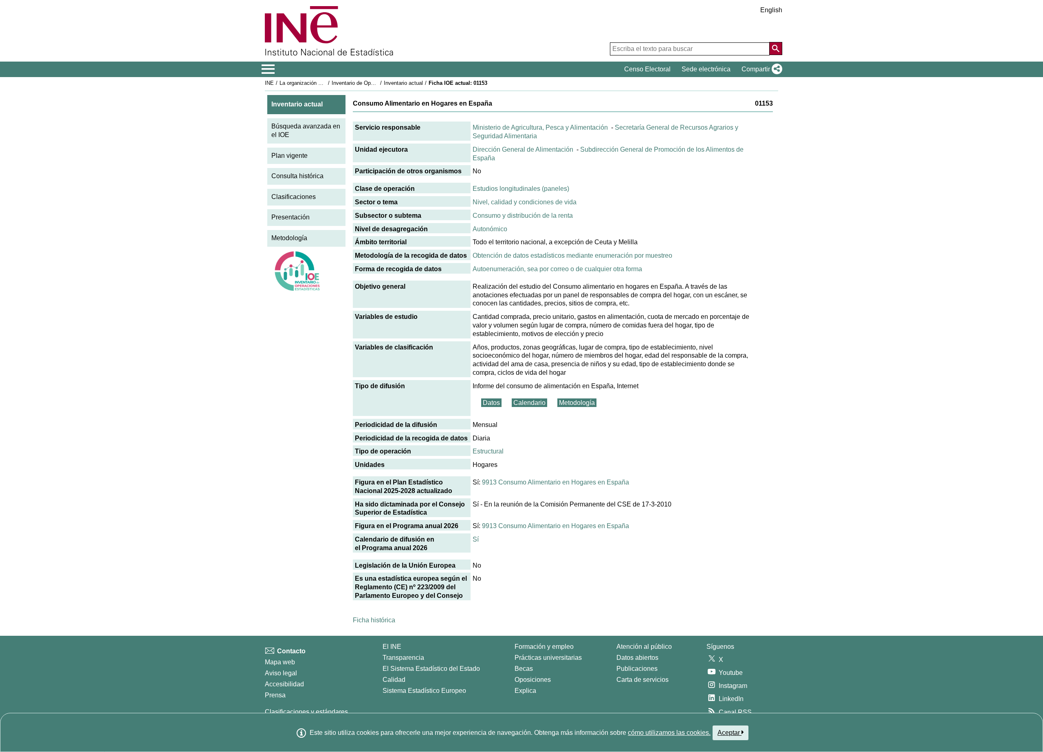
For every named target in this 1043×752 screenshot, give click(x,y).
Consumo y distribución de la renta (523, 215)
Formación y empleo (544, 646)
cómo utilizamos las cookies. (669, 732)
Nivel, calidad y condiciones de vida (525, 202)
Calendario (529, 402)
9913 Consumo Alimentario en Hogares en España (555, 482)
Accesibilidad (284, 684)
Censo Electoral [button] (647, 69)
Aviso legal (281, 673)
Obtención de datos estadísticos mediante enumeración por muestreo (572, 255)
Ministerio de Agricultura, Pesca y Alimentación (540, 127)
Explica (525, 690)
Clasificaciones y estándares (306, 711)
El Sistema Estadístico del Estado (431, 668)
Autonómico (490, 229)
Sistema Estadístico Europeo (424, 690)
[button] (760, 69)
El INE (392, 646)
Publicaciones (637, 668)
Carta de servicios (642, 679)
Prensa (275, 695)
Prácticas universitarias (548, 657)
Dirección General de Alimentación (523, 149)
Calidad (394, 679)
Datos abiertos (637, 657)
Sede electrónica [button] (706, 69)
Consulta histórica (297, 176)
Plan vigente (289, 155)
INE (269, 83)
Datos (491, 402)
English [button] (771, 10)
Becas (524, 668)
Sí (476, 539)
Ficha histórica (374, 620)
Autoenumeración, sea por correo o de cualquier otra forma (557, 268)
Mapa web (280, 662)
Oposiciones (533, 679)
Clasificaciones (293, 196)
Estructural (488, 451)
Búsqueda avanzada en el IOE (305, 130)
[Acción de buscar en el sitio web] (775, 48)
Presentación (290, 217)
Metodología (289, 237)
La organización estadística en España (325, 83)
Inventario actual (403, 83)
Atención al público (644, 646)
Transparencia (403, 657)
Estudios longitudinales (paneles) (521, 188)
